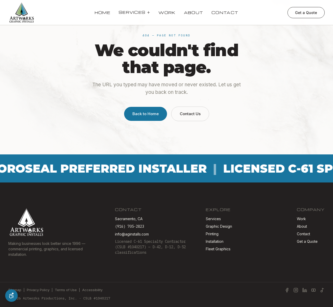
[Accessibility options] (11, 295)
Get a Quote (306, 12)
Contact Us (190, 113)
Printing (212, 234)
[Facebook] (287, 290)
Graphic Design (219, 226)
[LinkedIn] (304, 290)
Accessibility (92, 290)
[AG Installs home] (21, 12)
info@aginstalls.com (132, 234)
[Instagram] (295, 290)
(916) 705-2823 (129, 226)
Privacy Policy (38, 290)
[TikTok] (322, 290)
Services (132, 12)
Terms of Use (66, 290)
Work (166, 12)
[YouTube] (313, 290)
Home (102, 12)
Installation (214, 241)
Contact (225, 12)
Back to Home (145, 113)
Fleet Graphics (218, 249)
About (193, 12)
